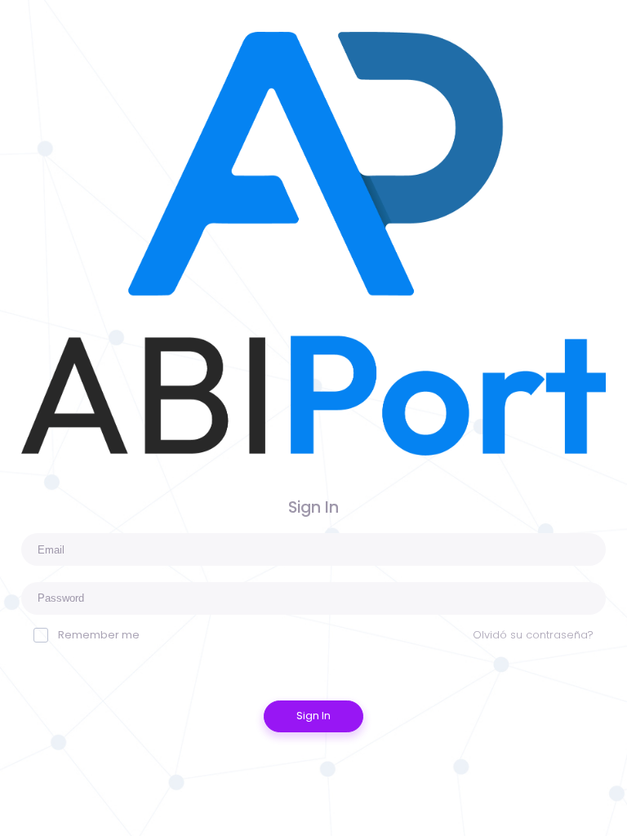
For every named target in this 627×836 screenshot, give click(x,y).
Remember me (99, 635)
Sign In (313, 715)
